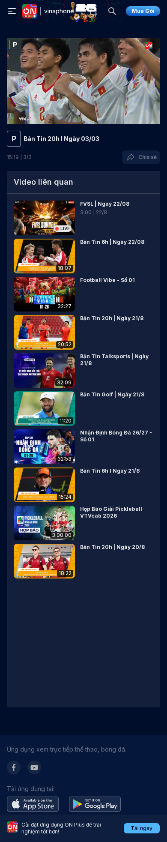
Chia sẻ (146, 157)
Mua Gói (143, 11)
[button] (83, 218)
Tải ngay (141, 828)
